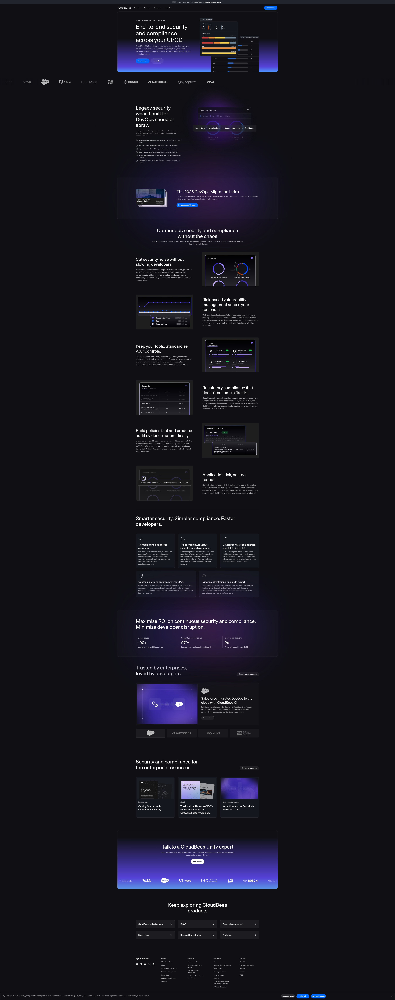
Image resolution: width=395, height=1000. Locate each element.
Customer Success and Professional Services (221, 982)
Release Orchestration (168, 978)
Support (216, 978)
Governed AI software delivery (195, 966)
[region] (197, 996)
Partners (243, 968)
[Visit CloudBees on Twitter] (149, 964)
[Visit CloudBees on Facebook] (137, 964)
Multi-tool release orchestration (193, 971)
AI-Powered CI (192, 962)
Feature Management (168, 972)
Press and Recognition (247, 965)
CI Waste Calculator (220, 987)
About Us (243, 962)
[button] (138, 8)
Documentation (219, 975)
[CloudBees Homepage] (142, 958)
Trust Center (218, 968)
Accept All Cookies (318, 996)
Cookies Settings (288, 996)
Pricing (242, 975)
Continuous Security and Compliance (195, 977)
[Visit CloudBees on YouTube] (145, 964)
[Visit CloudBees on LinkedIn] (153, 964)
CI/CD (163, 965)
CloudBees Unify (166, 962)
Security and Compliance (169, 968)
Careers (242, 972)
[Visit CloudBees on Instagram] (141, 964)
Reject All (303, 996)
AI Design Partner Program (222, 965)
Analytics (164, 981)
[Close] (391, 996)
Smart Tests (165, 975)
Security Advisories (220, 972)
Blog (215, 962)
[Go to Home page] (124, 8)
